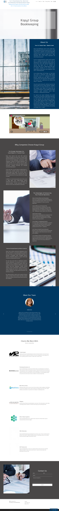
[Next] (55, 314)
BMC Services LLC (12, 501)
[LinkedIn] (55, 1)
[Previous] (3, 314)
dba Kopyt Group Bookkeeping (14, 502)
